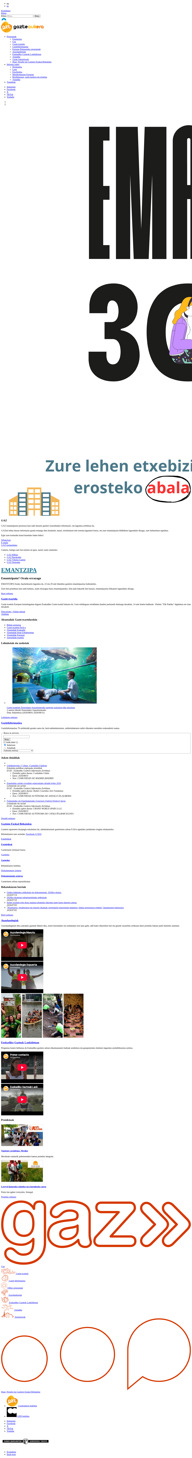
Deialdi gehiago (8, 818)
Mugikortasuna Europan (23, 74)
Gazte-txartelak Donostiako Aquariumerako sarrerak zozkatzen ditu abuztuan (41, 707)
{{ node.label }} (10, 742)
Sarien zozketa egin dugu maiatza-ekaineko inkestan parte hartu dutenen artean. (42, 902)
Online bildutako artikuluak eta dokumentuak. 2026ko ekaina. (34, 892)
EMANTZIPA (19, 570)
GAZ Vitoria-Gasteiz (16, 560)
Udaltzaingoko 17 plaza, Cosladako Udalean (27, 765)
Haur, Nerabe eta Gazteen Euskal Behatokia (31, 62)
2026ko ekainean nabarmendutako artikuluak (27, 897)
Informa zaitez (13, 64)
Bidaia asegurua (14, 625)
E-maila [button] (4, 542)
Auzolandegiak (19, 52)
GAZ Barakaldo (14, 557)
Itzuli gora (11, 1454)
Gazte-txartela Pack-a (16, 627)
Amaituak (11, 748)
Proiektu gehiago (8, 1197)
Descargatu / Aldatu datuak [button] (13, 611)
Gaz (14, 41)
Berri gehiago (7, 915)
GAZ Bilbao (12, 555)
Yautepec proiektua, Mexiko (14, 1151)
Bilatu (3, 13)
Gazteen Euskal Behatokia (16, 823)
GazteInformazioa (20, 47)
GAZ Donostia (13, 562)
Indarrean (11, 745)
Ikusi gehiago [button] (7, 593)
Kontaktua (5, 11)
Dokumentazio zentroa (11, 870)
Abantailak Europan (16, 635)
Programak (11, 36)
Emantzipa (17, 39)
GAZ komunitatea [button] (9, 545)
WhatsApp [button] (6, 540)
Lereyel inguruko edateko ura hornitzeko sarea (23, 1186)
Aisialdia (16, 57)
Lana (14, 69)
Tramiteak (11, 82)
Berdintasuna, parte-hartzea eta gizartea (29, 77)
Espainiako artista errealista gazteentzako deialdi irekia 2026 (34, 783)
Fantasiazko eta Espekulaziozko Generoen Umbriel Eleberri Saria (36, 801)
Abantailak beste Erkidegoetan (20, 632)
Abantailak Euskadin (16, 630)
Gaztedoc (5, 854)
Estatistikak (6, 839)
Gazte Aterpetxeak (20, 59)
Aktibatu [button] (5, 614)
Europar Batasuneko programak (26, 49)
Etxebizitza (17, 72)
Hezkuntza (17, 67)
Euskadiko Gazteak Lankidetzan (26, 54)
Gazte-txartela (18, 44)
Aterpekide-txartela (15, 637)
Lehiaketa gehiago (9, 717)
